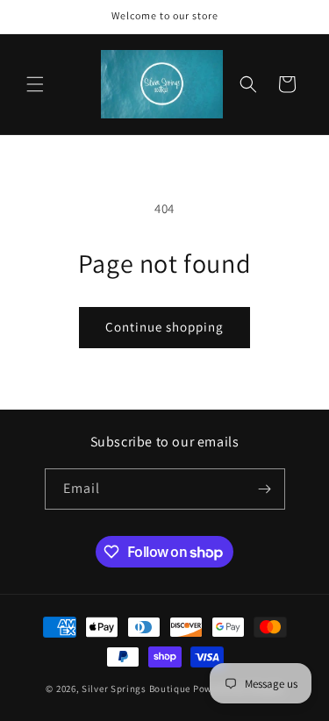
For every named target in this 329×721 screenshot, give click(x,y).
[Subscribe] (265, 489)
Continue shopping (164, 326)
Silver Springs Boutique (136, 688)
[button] (35, 84)
